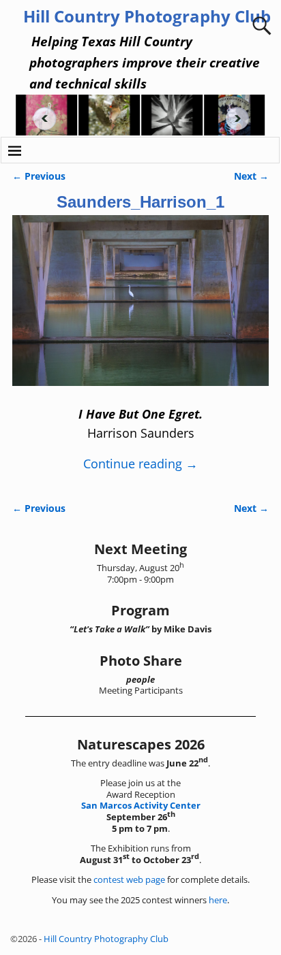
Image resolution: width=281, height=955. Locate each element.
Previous (39, 118)
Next (241, 118)
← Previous (38, 175)
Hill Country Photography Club (147, 16)
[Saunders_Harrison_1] (140, 308)
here (218, 900)
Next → (251, 175)
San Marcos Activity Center (141, 805)
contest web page (129, 879)
